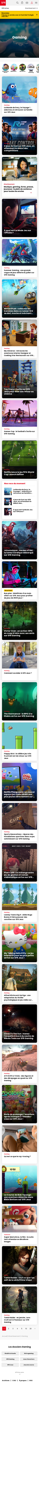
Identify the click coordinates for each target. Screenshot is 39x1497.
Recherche (17, 3)
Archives (5, 1380)
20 (31, 1328)
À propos (22, 1380)
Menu (36, 3)
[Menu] (36, 3)
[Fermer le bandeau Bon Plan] (37, 14)
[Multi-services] (19, 177)
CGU (14, 1380)
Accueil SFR (3, 3)
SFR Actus (5, 8)
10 (26, 1328)
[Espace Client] (31, 3)
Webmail (27, 3)
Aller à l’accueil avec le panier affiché (22, 3)
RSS (30, 1380)
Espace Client (31, 3)
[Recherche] (17, 3)
